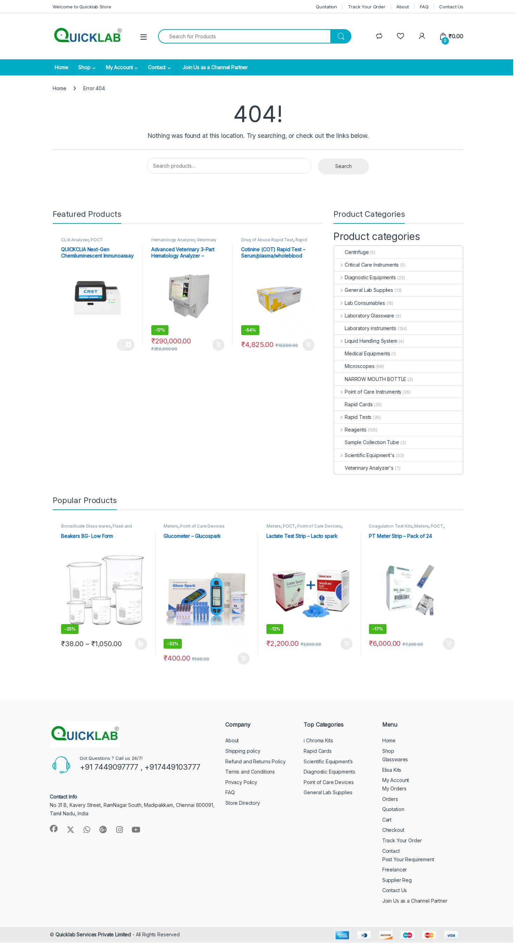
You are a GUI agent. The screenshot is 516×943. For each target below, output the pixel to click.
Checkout (393, 830)
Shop (84, 67)
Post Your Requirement (408, 859)
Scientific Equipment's (370, 455)
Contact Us (451, 6)
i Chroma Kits (318, 740)
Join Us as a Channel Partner (214, 67)
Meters (171, 526)
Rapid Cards (358, 404)
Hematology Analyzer (172, 239)
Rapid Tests (358, 417)
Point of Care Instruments (373, 392)
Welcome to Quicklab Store (82, 6)
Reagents (355, 430)
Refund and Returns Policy (255, 761)
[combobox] (244, 36)
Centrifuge (357, 252)
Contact (157, 67)
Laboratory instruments (370, 328)
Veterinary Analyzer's (369, 468)
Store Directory (242, 803)
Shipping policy (242, 751)
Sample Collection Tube (372, 442)
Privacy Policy (241, 782)
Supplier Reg (397, 880)
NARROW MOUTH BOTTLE (375, 379)
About (402, 6)
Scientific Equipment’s (328, 761)
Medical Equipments (367, 353)
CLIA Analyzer (74, 239)
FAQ (424, 6)
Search (343, 166)
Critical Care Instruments (372, 265)
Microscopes (359, 366)
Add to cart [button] (218, 345)
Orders (390, 799)
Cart (386, 820)
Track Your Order (366, 6)
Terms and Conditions (250, 772)
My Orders (394, 788)
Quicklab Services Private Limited (93, 934)
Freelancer (394, 869)
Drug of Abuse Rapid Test (267, 239)
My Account (119, 67)
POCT (97, 239)
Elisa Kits (392, 770)
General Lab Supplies (369, 290)
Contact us (125, 345)
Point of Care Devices (202, 526)
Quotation (326, 6)
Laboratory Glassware (369, 316)
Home (61, 67)
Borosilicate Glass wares (86, 526)
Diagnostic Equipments (370, 277)
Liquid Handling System (371, 341)
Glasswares (395, 759)
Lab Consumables (365, 303)
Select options (138, 644)
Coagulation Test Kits (390, 526)
